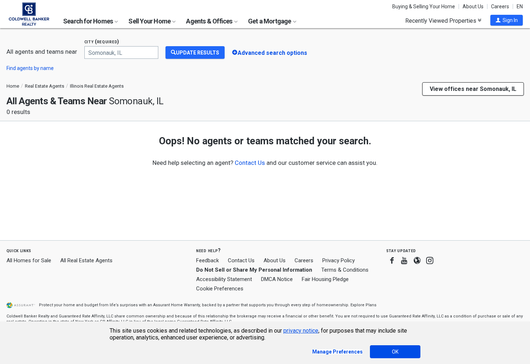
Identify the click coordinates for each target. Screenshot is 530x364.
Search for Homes (88, 21)
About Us (473, 6)
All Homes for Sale (28, 260)
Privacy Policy (338, 260)
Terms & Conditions (344, 270)
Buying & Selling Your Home (423, 6)
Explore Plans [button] (363, 305)
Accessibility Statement (224, 279)
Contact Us (241, 260)
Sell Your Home (150, 21)
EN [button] (520, 6)
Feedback (207, 260)
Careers (500, 6)
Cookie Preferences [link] (219, 288)
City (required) (102, 41)
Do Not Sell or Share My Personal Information (254, 270)
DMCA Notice (277, 279)
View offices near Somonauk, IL (473, 88)
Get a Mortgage (270, 21)
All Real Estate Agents (86, 260)
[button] (506, 20)
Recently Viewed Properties (441, 20)
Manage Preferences (337, 351)
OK (395, 352)
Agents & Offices (209, 21)
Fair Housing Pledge (325, 279)
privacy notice (300, 330)
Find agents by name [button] (30, 68)
